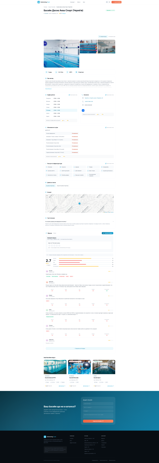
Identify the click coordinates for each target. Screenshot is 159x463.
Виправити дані (112, 36)
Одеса (86, 451)
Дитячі (102, 440)
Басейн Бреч (97, 377)
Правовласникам (112, 460)
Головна (45, 6)
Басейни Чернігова (50, 185)
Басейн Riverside (73, 377)
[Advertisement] (79, 24)
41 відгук (64, 13)
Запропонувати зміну (73, 94)
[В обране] (65, 362)
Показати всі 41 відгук (80, 348)
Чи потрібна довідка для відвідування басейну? (55, 221)
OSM (109, 212)
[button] (79, 203)
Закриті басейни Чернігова (62, 185)
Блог (84, 2)
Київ (86, 440)
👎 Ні (68, 120)
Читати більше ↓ (48, 88)
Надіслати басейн (97, 421)
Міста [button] (78, 2)
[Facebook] (83, 110)
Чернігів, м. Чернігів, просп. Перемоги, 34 (94, 97)
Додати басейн (117, 2)
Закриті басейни (51, 6)
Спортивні (103, 447)
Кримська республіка (90, 453)
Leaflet (105, 212)
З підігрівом (103, 442)
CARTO (112, 212)
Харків (86, 447)
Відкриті (103, 438)
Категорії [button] (72, 2)
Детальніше (61, 385)
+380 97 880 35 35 (89, 101)
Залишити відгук (103, 36)
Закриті (103, 444)
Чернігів (46, 13)
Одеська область (89, 449)
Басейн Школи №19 (50, 377)
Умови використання (103, 460)
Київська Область (89, 438)
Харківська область (89, 444)
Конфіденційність (95, 460)
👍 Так (63, 120)
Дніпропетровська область (91, 442)
